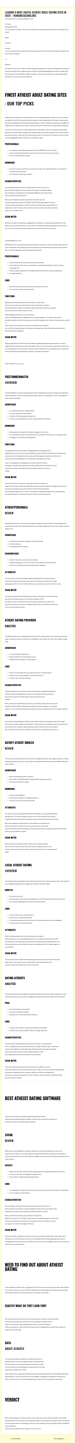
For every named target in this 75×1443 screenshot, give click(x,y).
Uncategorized (9, 19)
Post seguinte (60, 1439)
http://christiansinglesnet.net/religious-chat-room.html (23, 1429)
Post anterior (15, 1439)
